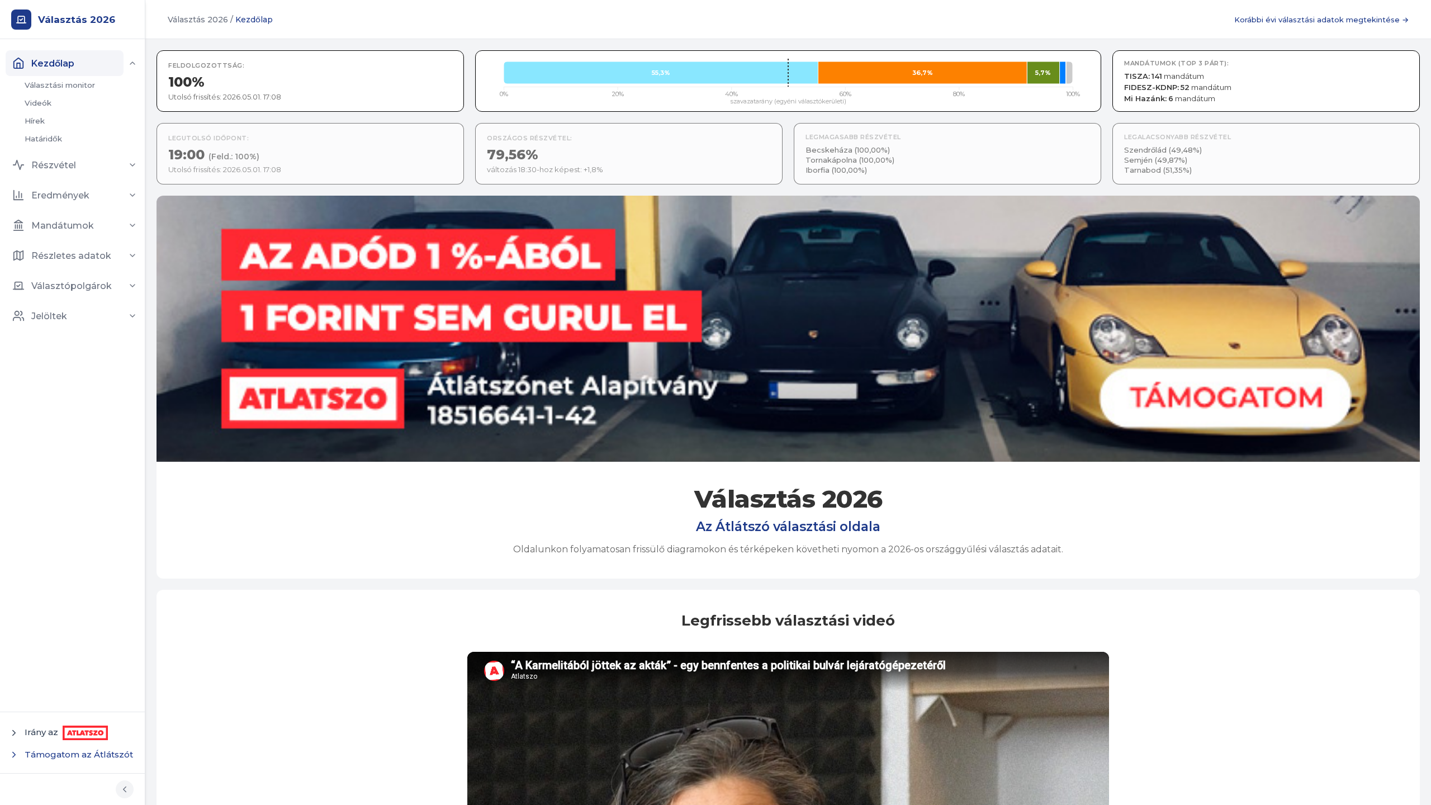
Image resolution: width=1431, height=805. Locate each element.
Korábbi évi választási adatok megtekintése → (1321, 19)
